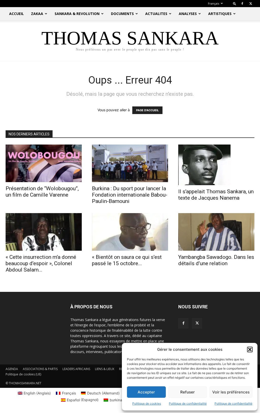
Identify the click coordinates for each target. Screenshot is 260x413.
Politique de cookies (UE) (23, 374)
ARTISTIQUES (220, 13)
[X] (250, 3)
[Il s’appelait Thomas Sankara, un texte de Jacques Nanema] (216, 165)
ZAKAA (37, 13)
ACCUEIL (16, 13)
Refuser (187, 392)
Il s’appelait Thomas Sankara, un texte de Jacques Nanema (216, 194)
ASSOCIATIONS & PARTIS (40, 369)
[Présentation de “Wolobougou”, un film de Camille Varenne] (44, 163)
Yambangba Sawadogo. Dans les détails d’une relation (216, 260)
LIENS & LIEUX (104, 369)
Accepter (146, 392)
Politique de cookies (146, 403)
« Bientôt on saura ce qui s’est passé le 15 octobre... (127, 260)
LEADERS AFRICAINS (76, 369)
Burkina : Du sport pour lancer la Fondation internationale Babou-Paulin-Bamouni (129, 194)
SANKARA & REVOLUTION (77, 13)
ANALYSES (188, 13)
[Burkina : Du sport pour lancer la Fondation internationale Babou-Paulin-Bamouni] (130, 163)
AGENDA (12, 369)
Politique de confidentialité (188, 403)
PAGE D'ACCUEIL (147, 110)
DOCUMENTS (122, 13)
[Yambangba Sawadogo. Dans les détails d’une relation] (216, 232)
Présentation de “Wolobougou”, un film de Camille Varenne (42, 191)
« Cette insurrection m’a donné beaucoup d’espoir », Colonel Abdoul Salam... (41, 263)
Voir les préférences (231, 392)
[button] (249, 349)
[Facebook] (242, 3)
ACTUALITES (156, 13)
